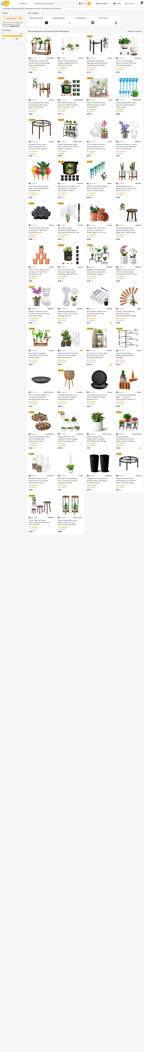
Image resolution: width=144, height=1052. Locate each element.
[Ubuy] (5, 3)
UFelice (51, 225)
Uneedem (51, 517)
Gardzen (80, 183)
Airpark (109, 58)
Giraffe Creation (107, 434)
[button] (102, 3)
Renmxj (51, 350)
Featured (138, 31)
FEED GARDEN (78, 100)
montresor (138, 58)
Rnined (51, 100)
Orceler (109, 225)
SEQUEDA (138, 225)
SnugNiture (108, 476)
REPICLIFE (80, 434)
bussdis (51, 142)
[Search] (89, 3)
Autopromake (136, 434)
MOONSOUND (137, 100)
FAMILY (139, 309)
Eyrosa (139, 350)
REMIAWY (138, 267)
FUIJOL (110, 142)
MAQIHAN (80, 309)
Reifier (139, 392)
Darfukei (80, 225)
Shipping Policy (14, 26)
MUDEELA (138, 183)
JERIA (81, 350)
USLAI (81, 476)
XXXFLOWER (50, 58)
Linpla (110, 100)
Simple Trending (78, 142)
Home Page (6, 9)
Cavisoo (80, 267)
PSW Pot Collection (49, 392)
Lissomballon (49, 434)
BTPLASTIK (50, 476)
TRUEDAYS (138, 142)
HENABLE (109, 267)
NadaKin (109, 309)
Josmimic (109, 350)
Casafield (80, 392)
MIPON (81, 58)
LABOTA (109, 183)
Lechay (110, 392)
